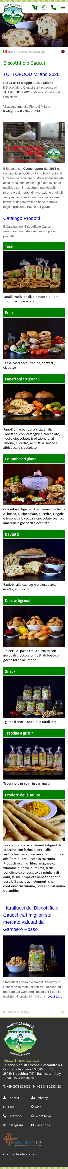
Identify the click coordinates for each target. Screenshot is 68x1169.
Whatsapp (43, 1116)
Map (38, 1106)
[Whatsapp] (42, 7)
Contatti (14, 1097)
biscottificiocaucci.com (32, 51)
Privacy (42, 1097)
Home (11, 51)
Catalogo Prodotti (21, 218)
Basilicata (44, 1073)
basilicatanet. (29, 1154)
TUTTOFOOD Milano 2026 (31, 74)
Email (12, 1106)
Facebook (43, 1125)
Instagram (15, 1125)
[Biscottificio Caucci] (13, 25)
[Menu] (60, 7)
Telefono (15, 1116)
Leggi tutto (54, 996)
